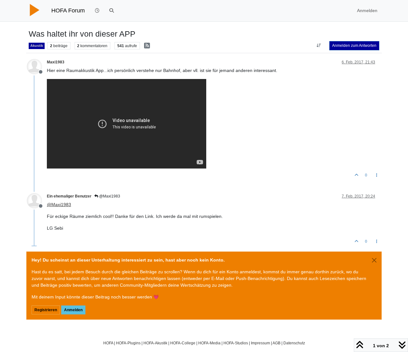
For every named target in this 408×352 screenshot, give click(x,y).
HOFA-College (182, 343)
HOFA (108, 343)
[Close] (374, 260)
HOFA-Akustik (155, 343)
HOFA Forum (68, 10)
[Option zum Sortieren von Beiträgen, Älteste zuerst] (319, 45)
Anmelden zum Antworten (354, 45)
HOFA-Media (209, 343)
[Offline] (37, 65)
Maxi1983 (55, 62)
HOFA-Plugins (128, 343)
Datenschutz (294, 343)
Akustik (36, 45)
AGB (276, 343)
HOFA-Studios (235, 343)
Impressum (260, 343)
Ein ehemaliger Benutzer (69, 196)
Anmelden (73, 310)
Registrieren (45, 310)
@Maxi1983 (109, 196)
